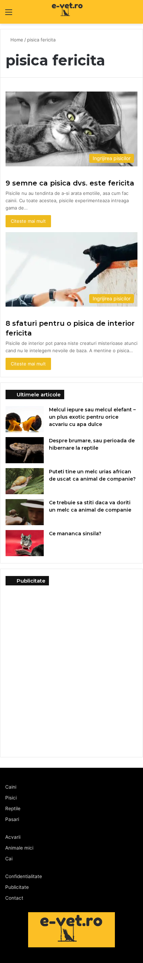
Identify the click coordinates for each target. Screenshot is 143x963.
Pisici (11, 797)
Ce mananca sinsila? (75, 533)
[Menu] (8, 14)
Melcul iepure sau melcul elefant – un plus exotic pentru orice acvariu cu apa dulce (92, 416)
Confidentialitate (23, 876)
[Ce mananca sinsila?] (25, 543)
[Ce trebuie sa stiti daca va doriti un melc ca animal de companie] (25, 512)
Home (17, 39)
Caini (10, 787)
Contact (14, 898)
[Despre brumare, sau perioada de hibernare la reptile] (25, 450)
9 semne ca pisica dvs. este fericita (70, 183)
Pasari (12, 819)
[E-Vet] (53, 12)
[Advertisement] (71, 667)
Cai (8, 858)
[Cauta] (134, 14)
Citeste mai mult (28, 221)
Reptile (12, 808)
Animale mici (19, 848)
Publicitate (17, 887)
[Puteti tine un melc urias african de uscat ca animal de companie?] (25, 481)
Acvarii (12, 837)
